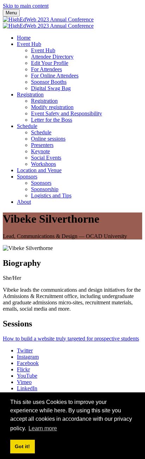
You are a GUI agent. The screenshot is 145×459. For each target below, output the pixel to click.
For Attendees (46, 69)
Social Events (46, 158)
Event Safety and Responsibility (66, 113)
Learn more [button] (43, 428)
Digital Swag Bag (51, 88)
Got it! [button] (22, 446)
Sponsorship (44, 189)
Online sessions (48, 139)
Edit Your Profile (49, 63)
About (24, 202)
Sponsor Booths (49, 82)
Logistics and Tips (51, 195)
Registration (30, 94)
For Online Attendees (54, 76)
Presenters (42, 145)
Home (24, 38)
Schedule (27, 126)
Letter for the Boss (51, 120)
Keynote (40, 151)
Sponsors (27, 177)
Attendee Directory (52, 57)
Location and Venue (39, 170)
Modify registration (52, 107)
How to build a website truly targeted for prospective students (71, 339)
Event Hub (29, 44)
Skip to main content (26, 6)
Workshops (43, 164)
